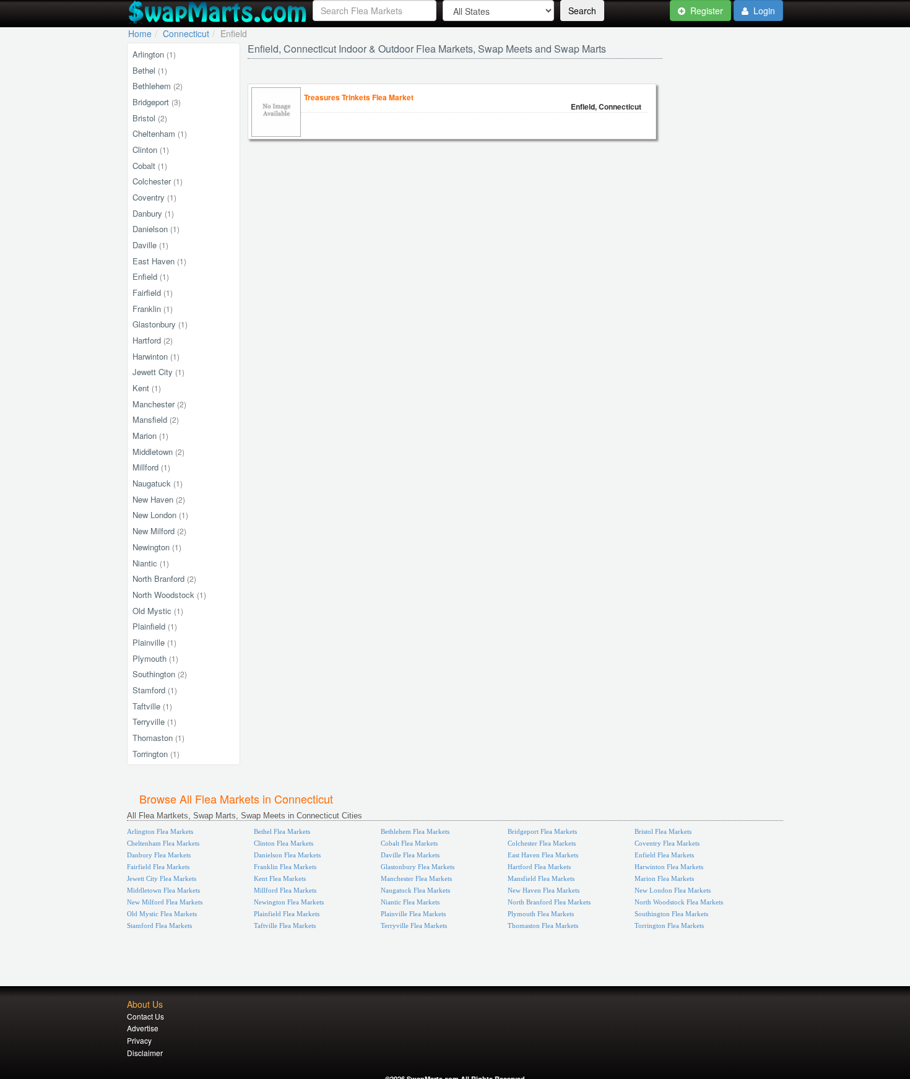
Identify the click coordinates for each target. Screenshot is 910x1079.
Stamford (154, 690)
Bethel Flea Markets (282, 831)
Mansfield (155, 419)
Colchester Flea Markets (542, 843)
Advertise (142, 1028)
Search (582, 10)
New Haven (158, 499)
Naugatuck (157, 483)
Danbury (153, 213)
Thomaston (158, 737)
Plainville (154, 642)
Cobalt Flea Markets (409, 843)
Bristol (149, 118)
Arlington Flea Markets (160, 831)
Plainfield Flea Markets (286, 913)
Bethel (149, 70)
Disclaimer (145, 1052)
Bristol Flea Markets (663, 831)
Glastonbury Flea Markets (417, 866)
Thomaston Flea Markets (543, 925)
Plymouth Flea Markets (541, 913)
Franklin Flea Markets (285, 866)
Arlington (154, 54)
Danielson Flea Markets (287, 855)
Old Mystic (157, 611)
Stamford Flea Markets (159, 925)
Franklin (152, 308)
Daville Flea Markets (410, 855)
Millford (151, 467)
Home (140, 33)
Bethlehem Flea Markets (415, 831)
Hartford (152, 340)
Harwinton (156, 356)
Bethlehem (157, 86)
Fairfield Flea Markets (158, 866)
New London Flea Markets (673, 890)
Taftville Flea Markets (285, 925)
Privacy (139, 1040)
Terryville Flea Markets (414, 925)
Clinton (150, 149)
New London (160, 515)
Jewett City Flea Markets (161, 878)
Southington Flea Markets (671, 913)
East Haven (159, 261)
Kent (146, 388)
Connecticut (186, 33)
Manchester (159, 404)
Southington (159, 674)
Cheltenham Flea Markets (163, 843)
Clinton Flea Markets (283, 843)
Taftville (152, 706)
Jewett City (158, 372)
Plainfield (154, 626)
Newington (156, 547)
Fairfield (152, 292)
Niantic (150, 563)
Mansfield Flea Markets (541, 878)
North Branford (164, 578)
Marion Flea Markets (664, 878)
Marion (150, 435)
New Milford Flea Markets (164, 902)
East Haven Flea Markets (543, 855)
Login (763, 10)
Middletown (158, 451)
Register (705, 10)
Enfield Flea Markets (664, 855)
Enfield (150, 276)
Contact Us (145, 1016)
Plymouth (155, 658)
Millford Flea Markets (285, 890)
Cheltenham (159, 133)
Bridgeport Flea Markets (542, 831)
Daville (150, 245)
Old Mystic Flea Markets (162, 913)
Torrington (156, 754)
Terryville (154, 721)
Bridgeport (156, 102)
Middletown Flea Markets (163, 890)
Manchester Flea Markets (416, 878)
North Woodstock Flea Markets (679, 902)
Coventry (154, 197)
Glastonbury (160, 324)
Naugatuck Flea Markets (415, 890)
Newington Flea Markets (289, 902)
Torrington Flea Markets (669, 925)
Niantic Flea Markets (410, 902)
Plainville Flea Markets (413, 913)
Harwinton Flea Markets (669, 866)
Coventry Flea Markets (667, 843)
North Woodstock (169, 594)
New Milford (159, 531)
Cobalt (149, 165)
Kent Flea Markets (280, 878)
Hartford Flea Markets (539, 866)
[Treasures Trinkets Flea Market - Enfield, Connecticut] (276, 133)
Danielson (156, 229)
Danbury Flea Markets (159, 855)
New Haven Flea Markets (543, 890)
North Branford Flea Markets (549, 902)
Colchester (157, 181)
